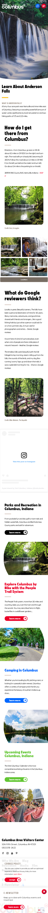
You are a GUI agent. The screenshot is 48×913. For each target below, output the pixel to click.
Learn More (15, 532)
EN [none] (39, 910)
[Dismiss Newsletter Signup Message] (44, 891)
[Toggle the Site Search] (37, 6)
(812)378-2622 (9, 847)
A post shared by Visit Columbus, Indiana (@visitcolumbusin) (24, 488)
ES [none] (44, 910)
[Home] (13, 6)
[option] (43, 910)
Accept (12, 880)
